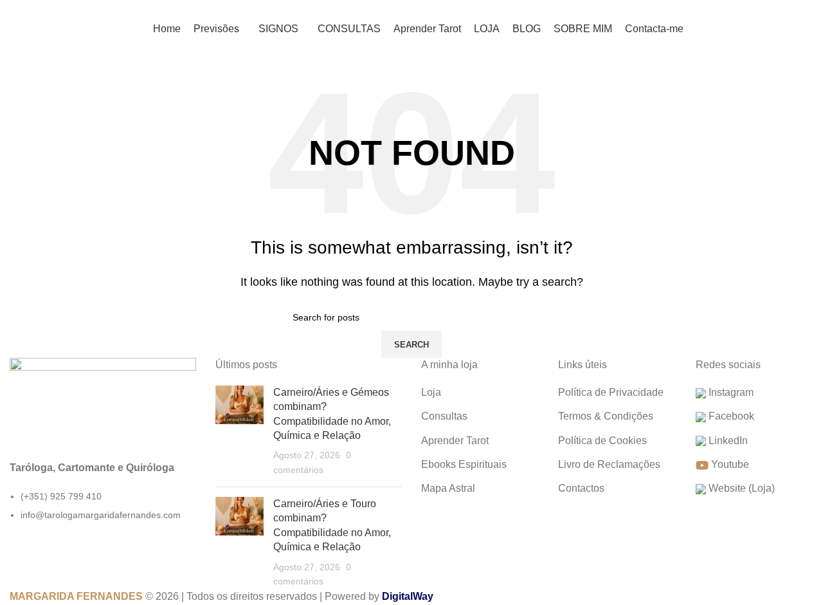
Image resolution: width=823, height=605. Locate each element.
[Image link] (103, 401)
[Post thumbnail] (239, 431)
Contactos (581, 488)
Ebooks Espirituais (464, 464)
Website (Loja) (740, 488)
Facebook (730, 416)
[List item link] (103, 512)
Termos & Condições (605, 416)
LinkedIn (727, 440)
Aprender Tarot (455, 440)
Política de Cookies (602, 440)
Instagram (730, 392)
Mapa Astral (448, 488)
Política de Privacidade (611, 392)
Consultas (444, 416)
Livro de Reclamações (609, 464)
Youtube (729, 464)
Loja (431, 392)
